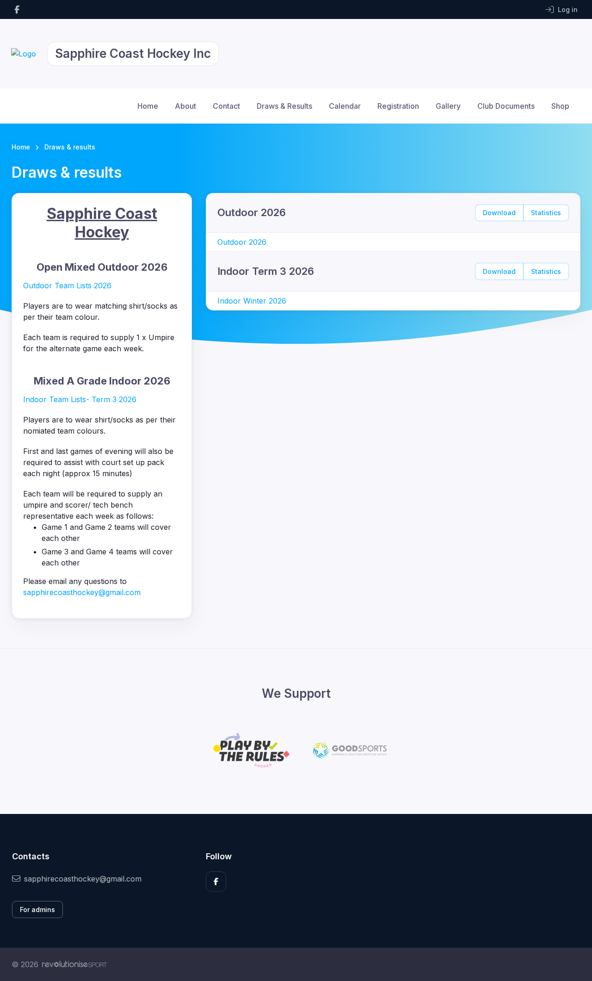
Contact (226, 106)
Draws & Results (284, 106)
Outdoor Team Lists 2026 (67, 285)
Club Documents (506, 106)
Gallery (448, 106)
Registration (398, 106)
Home (147, 106)
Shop (560, 106)
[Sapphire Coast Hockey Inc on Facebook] (16, 9)
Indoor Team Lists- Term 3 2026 (79, 399)
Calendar (345, 106)
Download (499, 213)
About (185, 106)
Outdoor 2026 (241, 242)
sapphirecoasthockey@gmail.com (82, 592)
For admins (37, 909)
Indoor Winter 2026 (251, 300)
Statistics (546, 213)
